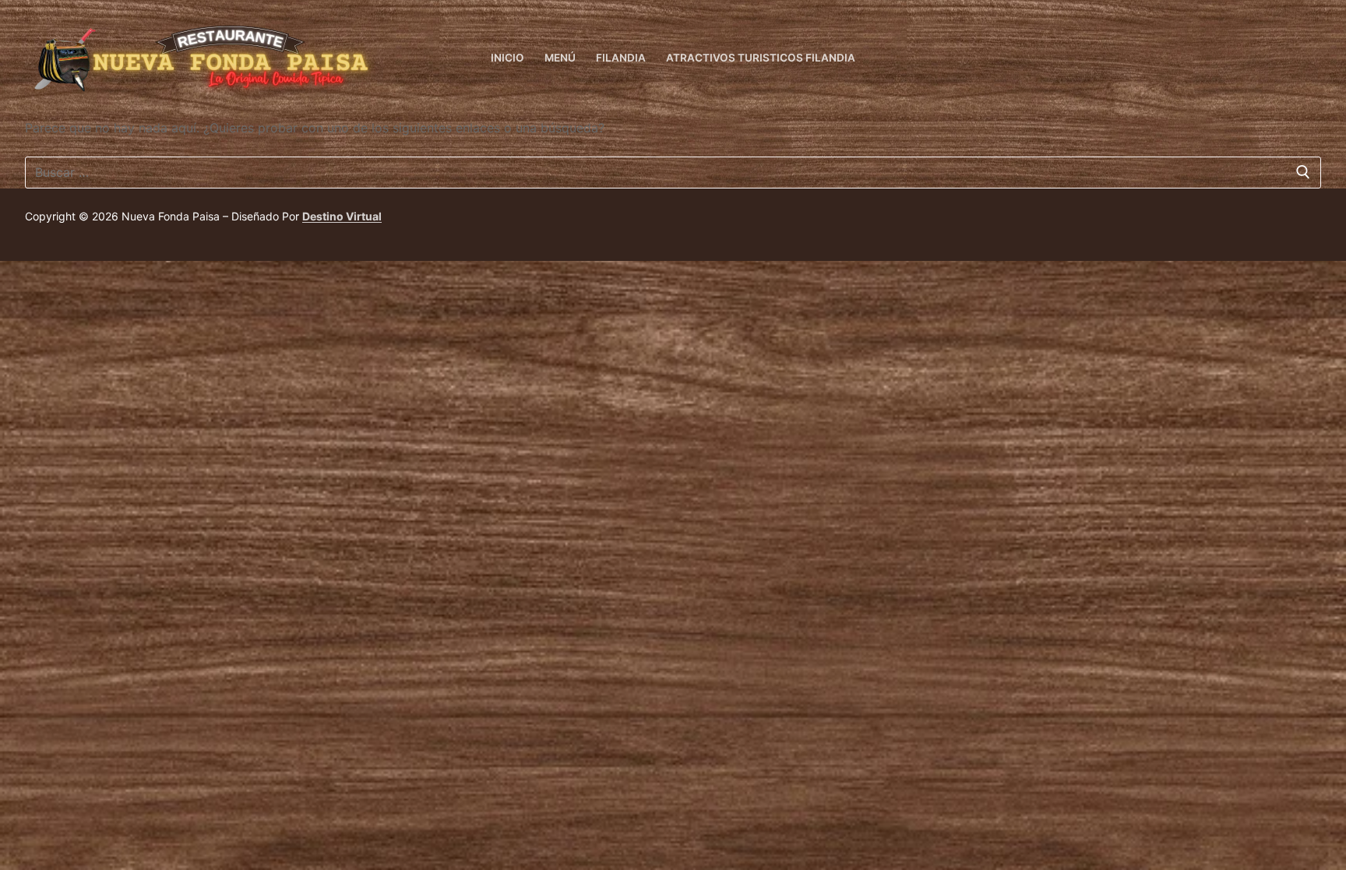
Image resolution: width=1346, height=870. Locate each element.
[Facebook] (1309, 59)
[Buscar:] (673, 173)
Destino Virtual (342, 216)
